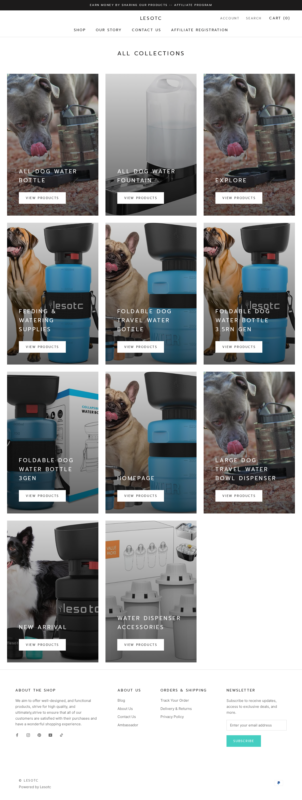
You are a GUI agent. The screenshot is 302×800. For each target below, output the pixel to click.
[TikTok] (61, 735)
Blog (121, 700)
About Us (125, 708)
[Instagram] (28, 735)
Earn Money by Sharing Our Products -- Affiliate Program (151, 5)
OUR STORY (109, 29)
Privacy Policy (172, 716)
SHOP (80, 29)
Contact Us (146, 29)
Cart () (279, 18)
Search (254, 18)
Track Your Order (174, 700)
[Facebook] (17, 735)
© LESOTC (29, 780)
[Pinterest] (39, 735)
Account (229, 18)
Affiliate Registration (199, 29)
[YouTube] (50, 735)
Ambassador (127, 725)
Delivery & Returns (176, 708)
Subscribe (243, 741)
